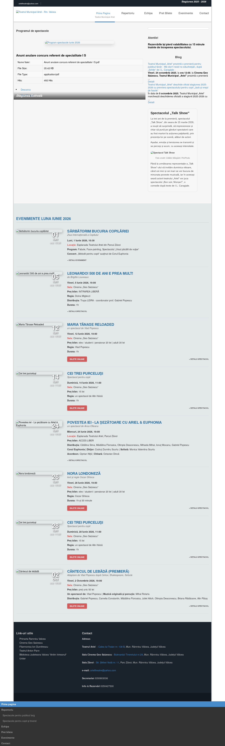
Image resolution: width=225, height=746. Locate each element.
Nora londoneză (83, 473)
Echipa (5, 726)
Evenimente (7, 737)
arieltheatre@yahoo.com (28, 3)
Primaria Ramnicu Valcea (32, 638)
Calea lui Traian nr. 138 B (111, 646)
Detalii (151, 81)
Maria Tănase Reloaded (90, 324)
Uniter (22, 658)
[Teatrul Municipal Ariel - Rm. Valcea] (36, 9)
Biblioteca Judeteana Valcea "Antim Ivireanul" (43, 654)
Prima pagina (8, 704)
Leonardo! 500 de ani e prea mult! (100, 273)
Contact (5, 743)
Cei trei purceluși (85, 373)
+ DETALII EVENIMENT (76, 260)
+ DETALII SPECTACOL (77, 311)
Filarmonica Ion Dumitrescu (33, 646)
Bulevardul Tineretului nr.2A (128, 654)
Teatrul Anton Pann (29, 650)
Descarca (26, 89)
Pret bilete (7, 732)
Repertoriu (7, 709)
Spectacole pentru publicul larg (19, 715)
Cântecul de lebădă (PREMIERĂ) (98, 571)
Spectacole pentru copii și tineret (20, 721)
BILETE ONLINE (77, 359)
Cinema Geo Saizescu (31, 642)
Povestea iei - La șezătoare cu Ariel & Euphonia (114, 422)
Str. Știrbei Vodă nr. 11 (107, 662)
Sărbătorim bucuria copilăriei (98, 231)
